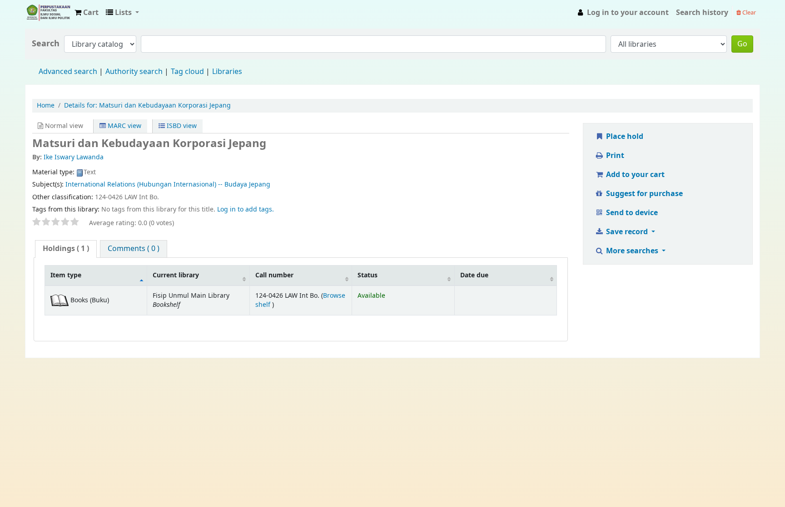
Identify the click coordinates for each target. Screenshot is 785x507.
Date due (474, 275)
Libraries (227, 71)
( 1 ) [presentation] (66, 248)
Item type (65, 275)
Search (46, 44)
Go (742, 44)
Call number (274, 275)
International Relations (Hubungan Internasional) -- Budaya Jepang (167, 184)
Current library (176, 275)
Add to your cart (634, 174)
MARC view (123, 126)
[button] (86, 13)
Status (368, 275)
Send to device (631, 212)
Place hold (623, 136)
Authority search (134, 71)
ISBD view (181, 126)
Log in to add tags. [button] (245, 209)
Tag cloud (187, 71)
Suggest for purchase (643, 193)
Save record (627, 231)
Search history (702, 12)
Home (46, 105)
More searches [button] (632, 251)
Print (614, 155)
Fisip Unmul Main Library (48, 13)
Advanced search (68, 71)
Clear (748, 12)
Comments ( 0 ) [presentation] (133, 248)
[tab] (66, 249)
